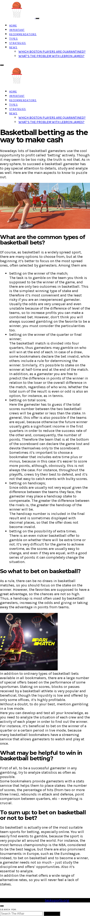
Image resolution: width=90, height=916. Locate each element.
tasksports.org (57, 900)
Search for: (8, 909)
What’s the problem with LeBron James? (51, 56)
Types (13, 38)
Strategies (17, 43)
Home (13, 25)
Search (51, 913)
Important (16, 30)
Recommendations (23, 34)
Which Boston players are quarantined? (52, 52)
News (13, 47)
